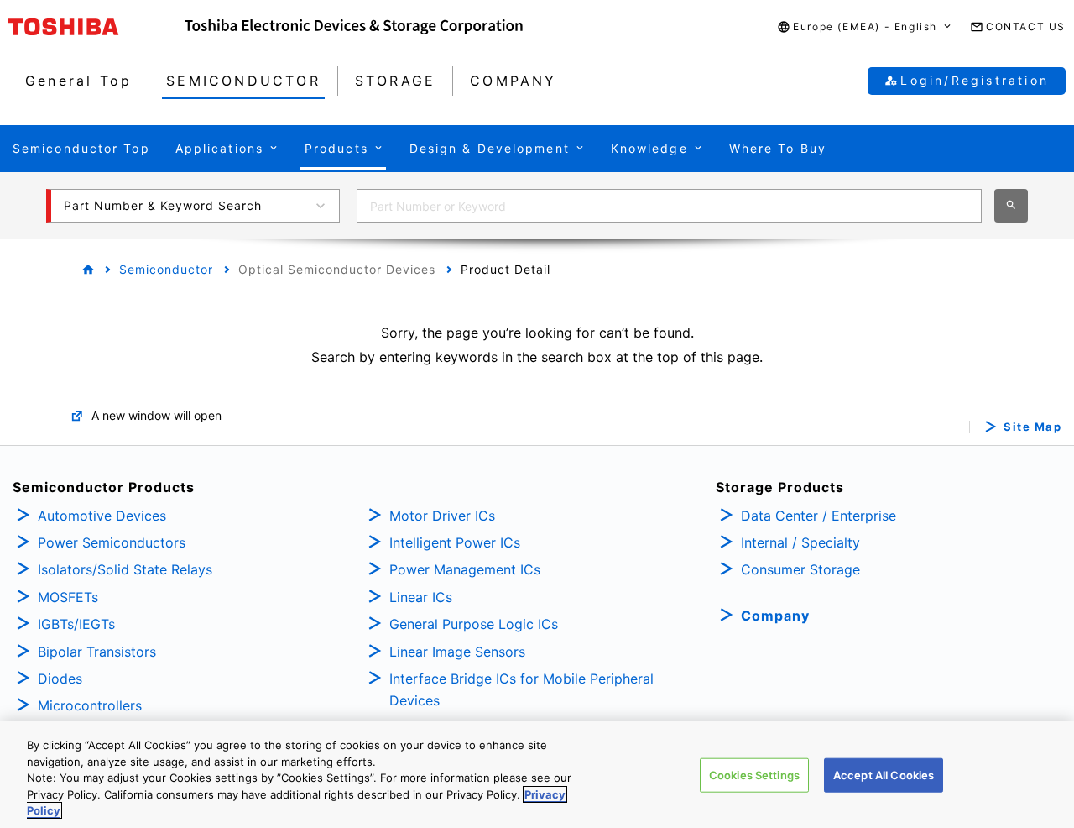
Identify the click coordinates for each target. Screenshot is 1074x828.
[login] (1034, 298)
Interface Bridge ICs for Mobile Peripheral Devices (521, 689)
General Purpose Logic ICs (473, 624)
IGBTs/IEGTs (76, 624)
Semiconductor (166, 269)
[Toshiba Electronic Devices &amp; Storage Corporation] (354, 27)
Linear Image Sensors (457, 651)
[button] (865, 27)
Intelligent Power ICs (454, 542)
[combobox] (669, 206)
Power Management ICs (464, 569)
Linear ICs (420, 597)
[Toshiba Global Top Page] (96, 27)
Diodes (60, 678)
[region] (537, 774)
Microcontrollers (90, 705)
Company (775, 615)
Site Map (1032, 427)
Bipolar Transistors (97, 651)
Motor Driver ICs (442, 515)
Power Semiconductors (111, 542)
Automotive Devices (102, 515)
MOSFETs (68, 597)
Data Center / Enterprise (818, 515)
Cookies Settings (754, 775)
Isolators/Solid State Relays (125, 569)
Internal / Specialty (800, 542)
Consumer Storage (800, 569)
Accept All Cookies (883, 775)
